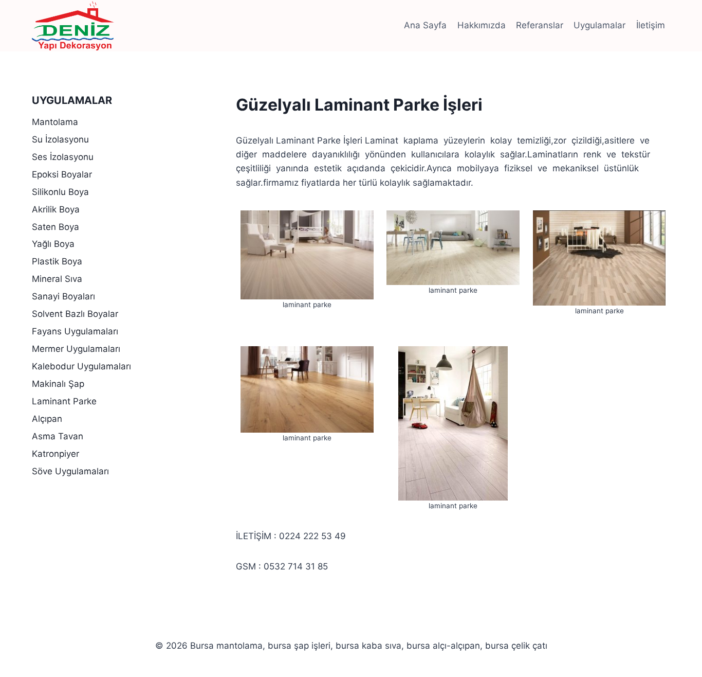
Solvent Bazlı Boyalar (75, 314)
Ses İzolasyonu (63, 157)
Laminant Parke (64, 401)
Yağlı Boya (53, 244)
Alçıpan (47, 419)
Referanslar (539, 25)
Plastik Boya (57, 261)
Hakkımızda (481, 25)
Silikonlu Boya (60, 192)
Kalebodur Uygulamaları (81, 366)
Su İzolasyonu (60, 139)
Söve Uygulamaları (70, 471)
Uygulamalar (599, 25)
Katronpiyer (55, 454)
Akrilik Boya (56, 209)
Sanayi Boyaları (63, 296)
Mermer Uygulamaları (76, 349)
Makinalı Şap (58, 384)
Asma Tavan (57, 436)
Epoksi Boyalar (62, 174)
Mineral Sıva (57, 279)
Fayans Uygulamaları (75, 331)
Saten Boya (55, 227)
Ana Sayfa (425, 25)
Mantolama (55, 122)
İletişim (650, 25)
